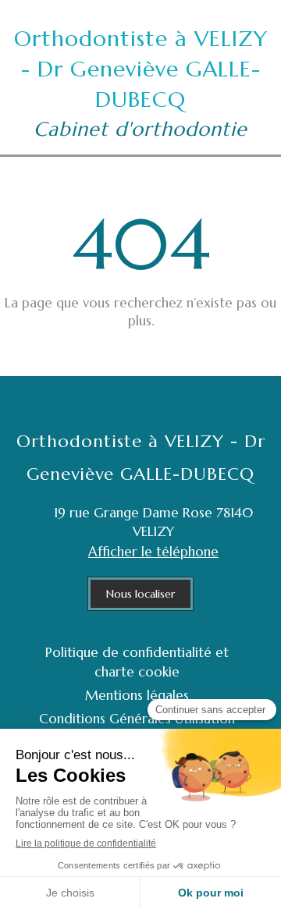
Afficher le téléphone (153, 551)
